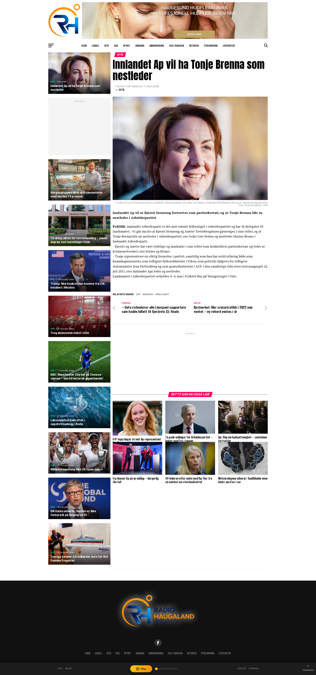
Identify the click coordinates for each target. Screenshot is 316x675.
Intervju (194, 45)
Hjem (84, 45)
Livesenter (229, 45)
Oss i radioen (176, 45)
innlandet (163, 294)
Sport (126, 45)
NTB (106, 45)
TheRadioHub (308, 670)
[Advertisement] (79, 128)
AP (139, 294)
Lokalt (95, 45)
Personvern (211, 45)
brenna (148, 294)
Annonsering (156, 45)
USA (116, 45)
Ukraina (139, 45)
